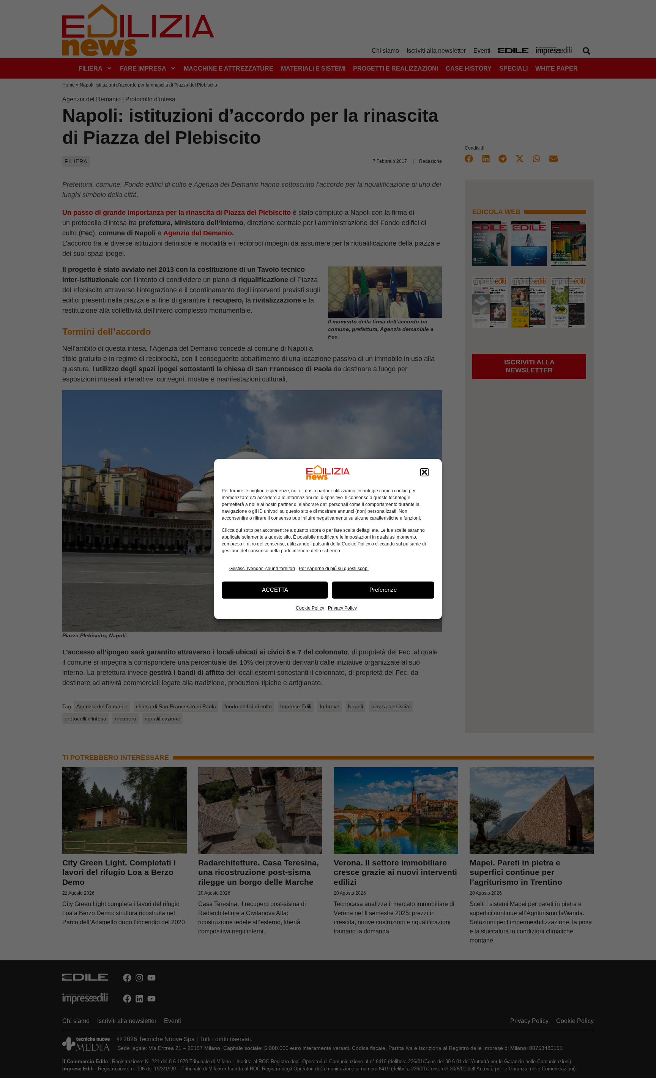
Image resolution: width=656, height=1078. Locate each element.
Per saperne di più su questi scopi (334, 568)
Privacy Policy (342, 608)
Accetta (275, 589)
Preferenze (383, 589)
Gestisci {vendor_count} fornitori (262, 568)
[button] (424, 472)
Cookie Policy (310, 608)
